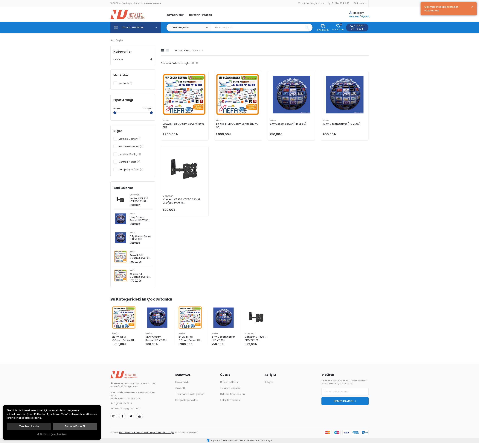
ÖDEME (225, 374)
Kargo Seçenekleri (186, 400)
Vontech (168, 196)
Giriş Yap (354, 17)
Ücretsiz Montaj (130, 154)
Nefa (166, 120)
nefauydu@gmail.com (313, 3)
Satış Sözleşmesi (230, 400)
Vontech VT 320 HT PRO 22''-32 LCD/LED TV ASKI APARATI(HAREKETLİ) (181, 201)
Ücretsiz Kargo (129, 162)
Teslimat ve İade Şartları (190, 394)
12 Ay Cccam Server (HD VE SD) (342, 124)
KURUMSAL (182, 374)
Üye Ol (365, 17)
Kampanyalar (175, 15)
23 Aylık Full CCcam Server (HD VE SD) (183, 125)
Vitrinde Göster (130, 139)
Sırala (178, 50)
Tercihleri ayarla (29, 426)
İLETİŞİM (270, 374)
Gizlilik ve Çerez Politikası (53, 434)
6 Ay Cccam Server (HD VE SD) (287, 124)
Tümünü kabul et (75, 426)
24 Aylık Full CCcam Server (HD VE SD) (237, 125)
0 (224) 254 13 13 (340, 3)
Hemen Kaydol (344, 401)
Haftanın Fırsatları (200, 15)
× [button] (472, 7)
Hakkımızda (182, 382)
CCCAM (132, 59)
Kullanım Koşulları (230, 388)
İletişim (269, 382)
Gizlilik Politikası (229, 382)
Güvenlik (180, 388)
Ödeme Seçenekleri (232, 394)
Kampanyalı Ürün (131, 169)
